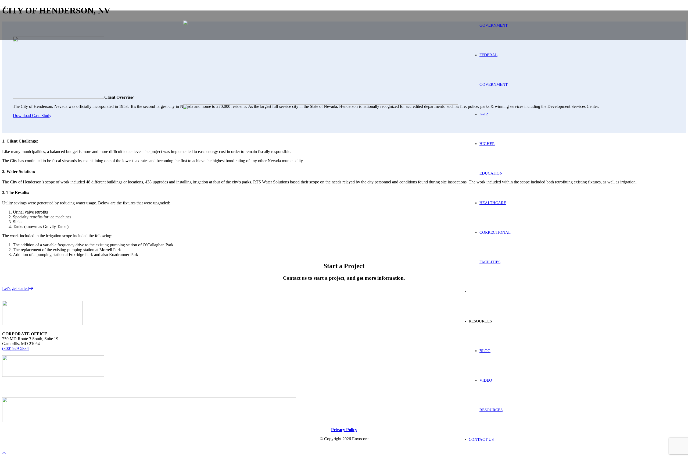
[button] (4, 453)
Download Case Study (32, 115)
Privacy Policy (344, 429)
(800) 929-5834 (15, 348)
